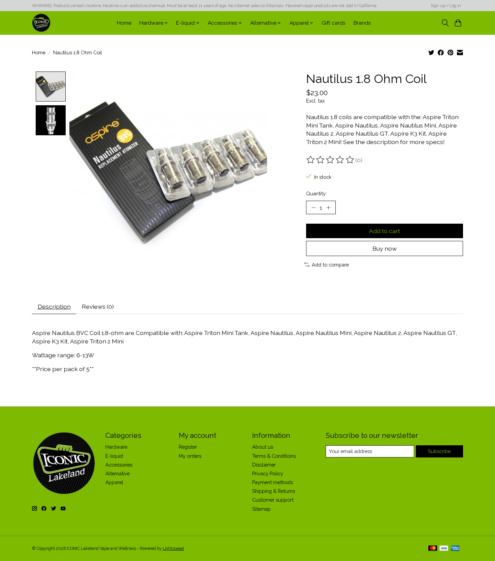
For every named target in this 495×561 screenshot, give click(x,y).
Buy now (384, 248)
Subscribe (439, 451)
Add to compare (330, 265)
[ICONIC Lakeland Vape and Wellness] (41, 22)
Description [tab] (54, 306)
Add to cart (384, 230)
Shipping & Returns (273, 491)
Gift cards (333, 23)
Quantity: (316, 193)
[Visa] (443, 548)
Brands (362, 23)
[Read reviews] (330, 160)
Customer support (273, 500)
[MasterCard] (432, 548)
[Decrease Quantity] (313, 207)
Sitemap (261, 509)
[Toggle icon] (445, 23)
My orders (190, 456)
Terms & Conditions (274, 456)
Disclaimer (264, 465)
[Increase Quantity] (328, 207)
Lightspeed (173, 548)
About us (262, 447)
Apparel (114, 482)
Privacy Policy (267, 473)
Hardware (116, 447)
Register (188, 447)
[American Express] (455, 548)
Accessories (118, 465)
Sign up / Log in (446, 5)
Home (124, 23)
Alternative (117, 473)
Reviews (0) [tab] (98, 306)
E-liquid (114, 456)
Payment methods (272, 482)
